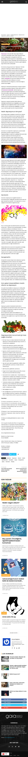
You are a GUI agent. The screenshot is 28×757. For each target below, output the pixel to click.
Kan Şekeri (11, 459)
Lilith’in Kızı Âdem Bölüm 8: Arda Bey (18, 691)
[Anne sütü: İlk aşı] (14, 606)
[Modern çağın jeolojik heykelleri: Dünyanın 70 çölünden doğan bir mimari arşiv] (5, 667)
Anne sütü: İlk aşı (9, 617)
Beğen (24, 699)
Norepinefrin (21, 459)
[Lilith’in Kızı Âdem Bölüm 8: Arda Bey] (5, 693)
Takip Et (24, 702)
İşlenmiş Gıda (5, 459)
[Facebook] (9, 746)
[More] (18, 454)
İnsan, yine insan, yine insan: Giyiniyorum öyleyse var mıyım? (17, 684)
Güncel (19, 458)
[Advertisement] (14, 18)
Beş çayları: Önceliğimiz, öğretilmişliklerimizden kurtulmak (12, 541)
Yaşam (8, 34)
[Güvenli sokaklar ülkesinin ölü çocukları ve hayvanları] (5, 659)
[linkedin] (16, 647)
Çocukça (4, 613)
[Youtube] (19, 746)
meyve (15, 459)
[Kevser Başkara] (2, 49)
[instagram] (14, 647)
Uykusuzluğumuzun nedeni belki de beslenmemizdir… (13, 580)
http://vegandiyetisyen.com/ (17, 641)
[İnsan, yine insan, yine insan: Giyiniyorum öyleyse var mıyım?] (5, 684)
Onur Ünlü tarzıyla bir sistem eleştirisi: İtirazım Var (6, 470)
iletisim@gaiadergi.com (9, 737)
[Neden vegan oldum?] (14, 491)
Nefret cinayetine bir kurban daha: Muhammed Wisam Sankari (21, 470)
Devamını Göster (13, 632)
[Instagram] (12, 746)
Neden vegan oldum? (10, 503)
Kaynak (2, 222)
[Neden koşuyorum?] (5, 676)
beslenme (9, 458)
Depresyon (14, 458)
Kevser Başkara (8, 49)
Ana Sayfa (3, 34)
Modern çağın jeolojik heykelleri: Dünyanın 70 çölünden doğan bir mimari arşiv (18, 667)
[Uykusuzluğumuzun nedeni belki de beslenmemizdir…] (14, 568)
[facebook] (12, 647)
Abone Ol (24, 707)
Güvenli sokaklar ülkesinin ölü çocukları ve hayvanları (17, 657)
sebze (3, 461)
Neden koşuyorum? (15, 674)
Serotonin (8, 461)
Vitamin (12, 461)
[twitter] (19, 647)
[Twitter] (15, 746)
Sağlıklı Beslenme (14, 34)
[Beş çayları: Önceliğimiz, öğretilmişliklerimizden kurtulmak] (14, 527)
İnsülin (23, 458)
